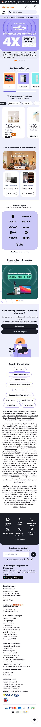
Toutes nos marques (19, 252)
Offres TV (23, 507)
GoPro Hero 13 (11, 451)
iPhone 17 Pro (14, 426)
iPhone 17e (21, 424)
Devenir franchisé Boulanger (13, 684)
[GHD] (19, 244)
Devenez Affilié (16, 499)
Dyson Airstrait (10, 463)
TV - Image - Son (13, 416)
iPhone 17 (29, 424)
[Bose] (26, 227)
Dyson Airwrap (23, 461)
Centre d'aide (8, 600)
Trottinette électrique (19, 374)
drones (27, 465)
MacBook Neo (14, 445)
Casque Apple (19, 380)
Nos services (7, 625)
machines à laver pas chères (22, 480)
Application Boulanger (20, 501)
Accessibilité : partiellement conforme (16, 666)
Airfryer (11, 438)
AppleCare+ (9, 505)
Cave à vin (19, 390)
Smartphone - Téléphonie (12, 418)
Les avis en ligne (8, 662)
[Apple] (13, 216)
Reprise (17, 503)
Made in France (26, 492)
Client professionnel (10, 637)
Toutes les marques (29, 499)
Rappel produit (8, 673)
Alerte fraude (7, 675)
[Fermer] (37, 17)
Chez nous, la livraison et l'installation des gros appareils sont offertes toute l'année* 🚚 (18, 17)
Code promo (25, 503)
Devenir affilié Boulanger (11, 687)
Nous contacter (19, 326)
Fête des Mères (27, 490)
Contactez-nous (9, 589)
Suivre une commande (11, 593)
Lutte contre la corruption (12, 664)
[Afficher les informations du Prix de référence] (14, 132)
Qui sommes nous (9, 618)
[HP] (26, 232)
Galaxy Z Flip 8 (23, 432)
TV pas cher (15, 476)
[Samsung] (26, 216)
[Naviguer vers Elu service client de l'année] (19, 699)
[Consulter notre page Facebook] (24, 560)
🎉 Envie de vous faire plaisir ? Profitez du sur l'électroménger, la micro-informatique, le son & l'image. (19, 2)
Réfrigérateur (12, 405)
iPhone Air (23, 426)
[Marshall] (13, 227)
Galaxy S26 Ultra (24, 428)
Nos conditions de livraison (12, 596)
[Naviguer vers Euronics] (19, 695)
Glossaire (17, 496)
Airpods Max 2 (6, 443)
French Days (12, 490)
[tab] (14, 103)
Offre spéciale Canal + (22, 505)
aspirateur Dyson (10, 461)
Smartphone (23, 86)
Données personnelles (11, 653)
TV (9, 86)
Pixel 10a (12, 434)
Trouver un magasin (20, 332)
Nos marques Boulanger (11, 628)
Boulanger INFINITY (9, 639)
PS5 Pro (19, 453)
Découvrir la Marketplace (11, 689)
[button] (24, 60)
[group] (20, 282)
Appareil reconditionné (26, 420)
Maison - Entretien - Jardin (19, 414)
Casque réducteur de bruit (20, 395)
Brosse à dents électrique (19, 385)
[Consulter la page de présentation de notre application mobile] (8, 577)
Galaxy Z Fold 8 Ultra (9, 432)
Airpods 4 (20, 369)
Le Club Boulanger (9, 632)
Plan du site (24, 494)
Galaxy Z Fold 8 (31, 430)
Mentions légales (9, 651)
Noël (19, 490)
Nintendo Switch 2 (16, 457)
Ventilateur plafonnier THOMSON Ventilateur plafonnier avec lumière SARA (13, 128)
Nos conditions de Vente (11, 646)
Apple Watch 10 (9, 441)
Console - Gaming (28, 418)
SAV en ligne (8, 501)
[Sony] (26, 221)
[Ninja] (26, 237)
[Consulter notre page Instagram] (32, 560)
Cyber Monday (22, 488)
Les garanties (7, 648)
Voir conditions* (19, 539)
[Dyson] (13, 221)
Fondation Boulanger (10, 634)
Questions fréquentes (10, 591)
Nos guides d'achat (9, 598)
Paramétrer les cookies (11, 655)
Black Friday (12, 488)
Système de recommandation (13, 660)
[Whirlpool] (13, 238)
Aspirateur (10, 400)
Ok (34, 554)
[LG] (13, 232)
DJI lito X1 (24, 468)
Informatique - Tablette (28, 416)
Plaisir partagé (8, 621)
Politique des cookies (10, 657)
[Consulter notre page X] (28, 560)
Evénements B (16, 486)
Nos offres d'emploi (10, 682)
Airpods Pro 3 (21, 441)
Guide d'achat (27, 486)
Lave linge (28, 405)
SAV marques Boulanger (11, 630)
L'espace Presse (8, 623)
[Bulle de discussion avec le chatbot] (34, 720)
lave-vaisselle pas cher (25, 481)
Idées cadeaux (15, 492)
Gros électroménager (20, 412)
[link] (11, 184)
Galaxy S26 (14, 428)
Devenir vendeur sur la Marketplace (15, 691)
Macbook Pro (27, 400)
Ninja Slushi (17, 436)
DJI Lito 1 (14, 468)
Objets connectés (11, 420)
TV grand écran (20, 472)
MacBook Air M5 (28, 443)
